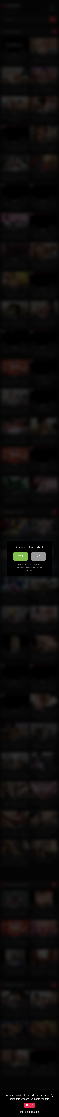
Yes (20, 556)
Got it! (29, 1105)
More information (29, 1112)
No (38, 556)
